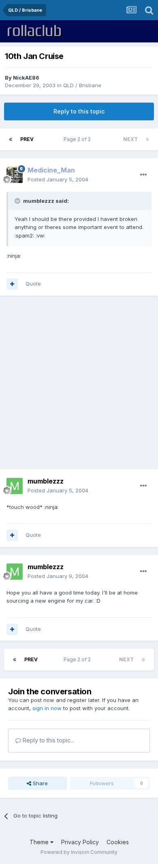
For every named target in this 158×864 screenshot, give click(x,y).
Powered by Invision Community (79, 852)
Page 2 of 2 (78, 139)
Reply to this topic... (47, 740)
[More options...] (143, 175)
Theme (40, 842)
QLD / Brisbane (82, 85)
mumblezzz (46, 481)
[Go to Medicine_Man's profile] (14, 175)
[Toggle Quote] (18, 201)
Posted (58, 179)
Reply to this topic (79, 111)
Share (39, 783)
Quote (33, 283)
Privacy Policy (80, 842)
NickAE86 (26, 77)
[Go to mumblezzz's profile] (14, 486)
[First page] (10, 139)
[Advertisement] (79, 382)
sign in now (47, 708)
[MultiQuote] (12, 284)
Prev (27, 139)
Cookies (118, 842)
